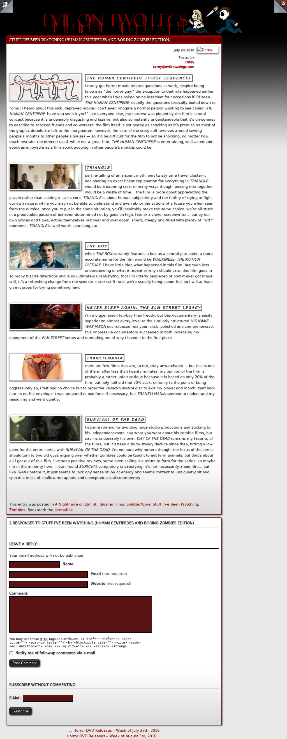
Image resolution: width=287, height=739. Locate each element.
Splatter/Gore (138, 504)
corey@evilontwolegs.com (173, 67)
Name (68, 564)
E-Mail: (16, 698)
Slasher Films (112, 504)
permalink (63, 510)
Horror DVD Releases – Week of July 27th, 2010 (114, 730)
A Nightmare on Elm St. (76, 504)
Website (111, 583)
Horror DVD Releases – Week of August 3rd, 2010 (114, 736)
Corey (189, 62)
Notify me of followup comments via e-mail (55, 653)
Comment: (18, 593)
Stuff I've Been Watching (175, 504)
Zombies (17, 510)
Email (109, 574)
